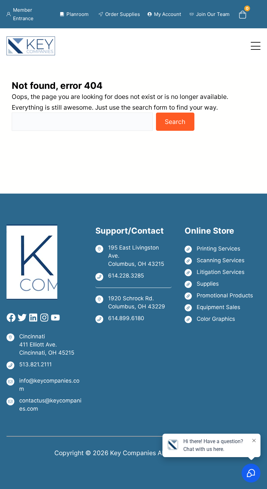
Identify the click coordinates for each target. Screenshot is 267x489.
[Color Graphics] (219, 319)
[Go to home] (31, 42)
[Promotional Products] (219, 296)
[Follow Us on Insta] (43, 317)
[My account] (164, 14)
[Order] (119, 14)
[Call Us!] (133, 276)
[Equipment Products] (219, 307)
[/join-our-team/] (209, 14)
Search (175, 122)
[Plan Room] (74, 14)
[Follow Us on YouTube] (54, 317)
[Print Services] (219, 249)
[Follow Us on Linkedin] (32, 317)
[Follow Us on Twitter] (21, 317)
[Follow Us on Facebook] (11, 317)
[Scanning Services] (219, 260)
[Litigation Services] (219, 272)
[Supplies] (219, 284)
